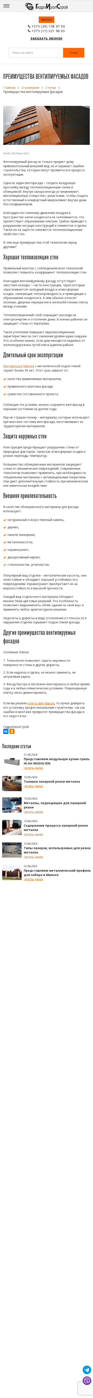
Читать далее (33, 768)
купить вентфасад (40, 703)
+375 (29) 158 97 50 (48, 26)
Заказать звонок (46, 38)
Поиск (74, 53)
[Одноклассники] (11, 731)
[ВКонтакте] (5, 731)
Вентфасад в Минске (18, 366)
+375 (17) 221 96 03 (48, 31)
